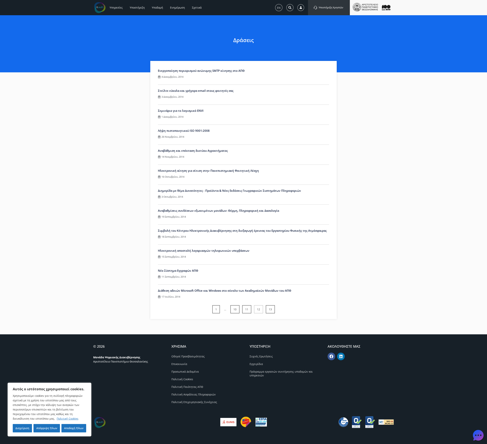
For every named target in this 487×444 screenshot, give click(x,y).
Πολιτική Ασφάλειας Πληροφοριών (193, 394)
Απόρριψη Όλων (46, 428)
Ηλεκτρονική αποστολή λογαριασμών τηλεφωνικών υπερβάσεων (203, 250)
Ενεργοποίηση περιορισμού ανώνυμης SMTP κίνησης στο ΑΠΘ (201, 71)
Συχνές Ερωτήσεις (261, 356)
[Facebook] (331, 356)
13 (272, 308)
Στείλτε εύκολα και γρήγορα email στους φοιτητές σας (195, 91)
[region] (49, 409)
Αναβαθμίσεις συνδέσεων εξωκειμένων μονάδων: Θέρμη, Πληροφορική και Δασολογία (218, 210)
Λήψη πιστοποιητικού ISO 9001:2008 (184, 131)
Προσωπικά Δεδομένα (185, 371)
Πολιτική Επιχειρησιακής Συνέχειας (194, 402)
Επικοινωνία (179, 364)
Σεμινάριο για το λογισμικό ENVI (181, 111)
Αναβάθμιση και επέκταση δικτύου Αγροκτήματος (193, 151)
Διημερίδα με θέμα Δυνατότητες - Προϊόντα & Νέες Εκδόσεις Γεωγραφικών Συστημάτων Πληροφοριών (229, 190)
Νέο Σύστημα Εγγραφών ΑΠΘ (178, 270)
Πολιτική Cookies (67, 418)
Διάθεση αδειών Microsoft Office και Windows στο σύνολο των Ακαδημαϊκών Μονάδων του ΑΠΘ (224, 290)
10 (236, 308)
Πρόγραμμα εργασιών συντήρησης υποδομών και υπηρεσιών (281, 373)
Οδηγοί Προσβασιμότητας (188, 356)
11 (248, 308)
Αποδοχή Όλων (74, 428)
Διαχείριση (22, 428)
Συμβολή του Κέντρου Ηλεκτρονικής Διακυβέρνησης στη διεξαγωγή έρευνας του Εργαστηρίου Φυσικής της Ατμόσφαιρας (242, 230)
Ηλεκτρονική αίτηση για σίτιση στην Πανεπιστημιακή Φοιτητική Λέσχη (208, 170)
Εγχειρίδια (256, 364)
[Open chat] (478, 435)
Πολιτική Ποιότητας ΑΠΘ (187, 387)
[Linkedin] (341, 356)
